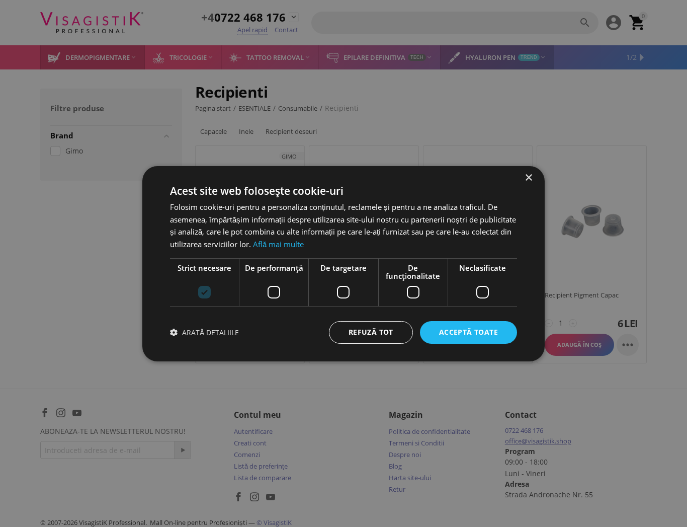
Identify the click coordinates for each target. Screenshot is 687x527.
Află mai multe (278, 244)
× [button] (528, 177)
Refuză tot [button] (371, 332)
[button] (204, 332)
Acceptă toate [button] (468, 332)
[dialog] (343, 263)
